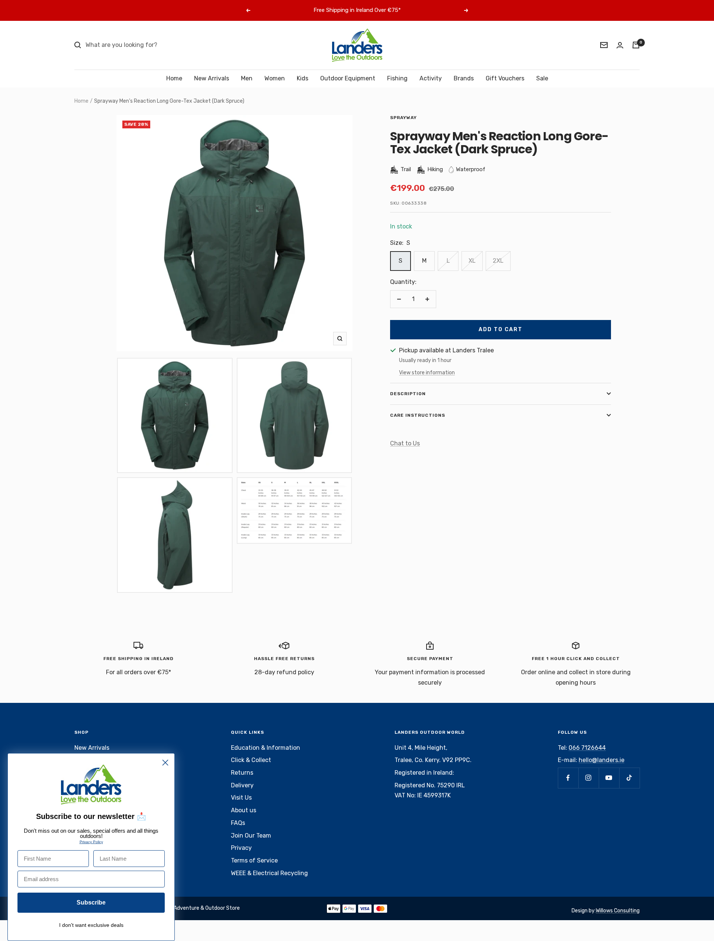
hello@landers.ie (601, 760)
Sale (542, 78)
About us (243, 810)
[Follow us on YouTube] (609, 778)
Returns (242, 772)
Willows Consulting (618, 911)
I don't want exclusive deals (91, 925)
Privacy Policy (91, 842)
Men (247, 78)
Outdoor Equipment (347, 78)
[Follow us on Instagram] (588, 778)
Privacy (241, 847)
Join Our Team (251, 835)
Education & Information (265, 747)
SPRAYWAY (403, 117)
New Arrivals (211, 78)
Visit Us (241, 797)
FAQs (238, 822)
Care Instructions (417, 415)
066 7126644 (587, 747)
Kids (302, 78)
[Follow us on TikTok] (629, 778)
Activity (430, 78)
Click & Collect (251, 760)
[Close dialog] (165, 762)
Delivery (242, 785)
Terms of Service (254, 860)
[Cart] (636, 45)
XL (472, 260)
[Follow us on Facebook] (568, 778)
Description (408, 393)
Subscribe (91, 902)
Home (174, 78)
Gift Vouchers (505, 78)
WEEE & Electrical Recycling (269, 873)
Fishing (397, 78)
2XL (498, 260)
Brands (464, 78)
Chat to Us (405, 443)
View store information (427, 372)
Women (274, 78)
